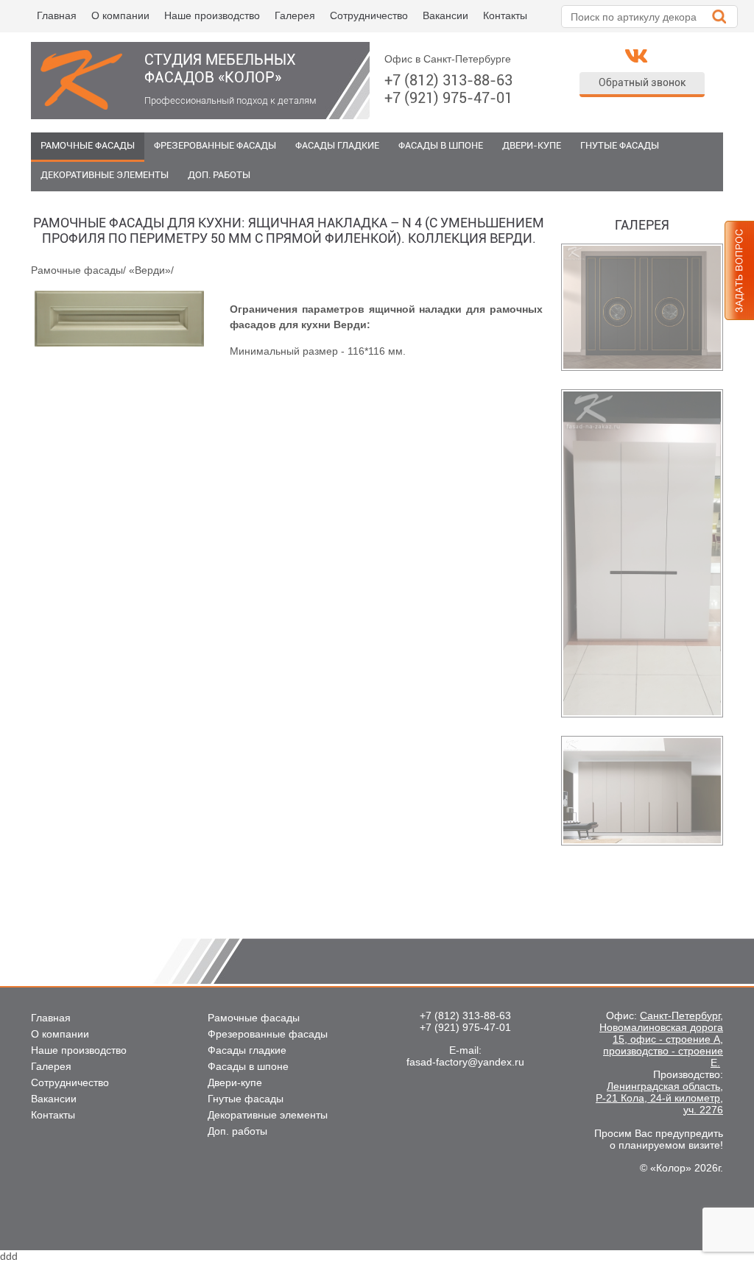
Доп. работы (219, 174)
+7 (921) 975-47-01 (448, 98)
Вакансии (445, 15)
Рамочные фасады (87, 145)
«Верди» (150, 270)
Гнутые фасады (619, 145)
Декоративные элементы (104, 174)
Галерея (295, 15)
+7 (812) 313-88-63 (448, 80)
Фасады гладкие (337, 145)
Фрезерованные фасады (215, 145)
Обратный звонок (642, 82)
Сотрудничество (369, 15)
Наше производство (212, 15)
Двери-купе (531, 145)
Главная (57, 15)
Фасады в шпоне (440, 145)
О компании (120, 15)
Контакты (505, 15)
